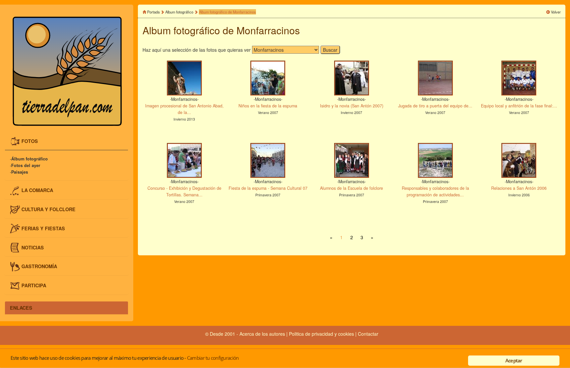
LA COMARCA (37, 190)
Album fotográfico (179, 11)
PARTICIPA (33, 285)
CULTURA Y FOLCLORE (48, 209)
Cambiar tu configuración (212, 357)
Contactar (368, 333)
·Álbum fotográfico (29, 159)
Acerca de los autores (262, 333)
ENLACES (21, 307)
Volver (556, 11)
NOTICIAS (32, 247)
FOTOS (29, 141)
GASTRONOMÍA (39, 266)
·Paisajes (19, 172)
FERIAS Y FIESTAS (43, 228)
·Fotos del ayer (25, 165)
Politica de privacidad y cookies (322, 333)
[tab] (66, 141)
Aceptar (513, 360)
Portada (153, 11)
